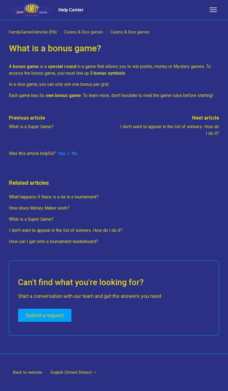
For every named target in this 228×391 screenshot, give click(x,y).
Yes (61, 153)
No (75, 153)
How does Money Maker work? (39, 208)
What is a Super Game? (31, 126)
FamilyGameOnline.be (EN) (33, 32)
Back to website (27, 372)
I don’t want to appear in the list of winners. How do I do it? (65, 230)
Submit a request (45, 315)
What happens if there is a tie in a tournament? (53, 197)
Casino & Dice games (83, 32)
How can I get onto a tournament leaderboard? (53, 241)
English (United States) (72, 372)
